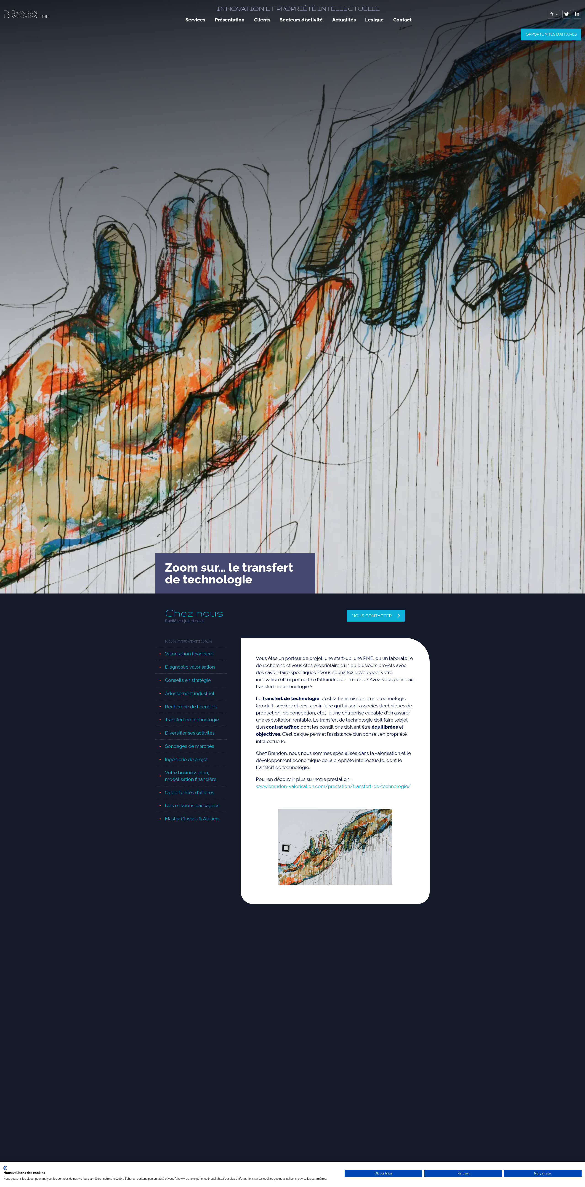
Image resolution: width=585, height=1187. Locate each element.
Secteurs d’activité (301, 20)
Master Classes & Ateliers (192, 819)
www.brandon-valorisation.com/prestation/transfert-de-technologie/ (333, 786)
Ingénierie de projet (186, 759)
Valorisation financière (189, 654)
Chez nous (194, 613)
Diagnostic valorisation (190, 667)
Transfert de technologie (192, 719)
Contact (402, 20)
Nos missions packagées (192, 805)
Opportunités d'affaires (551, 34)
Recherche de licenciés (191, 706)
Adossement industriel (189, 693)
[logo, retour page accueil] (26, 14)
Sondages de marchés (189, 746)
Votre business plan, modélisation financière (190, 776)
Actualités (344, 20)
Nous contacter (372, 615)
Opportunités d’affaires (189, 792)
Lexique (374, 20)
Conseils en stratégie (188, 680)
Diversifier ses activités (190, 733)
